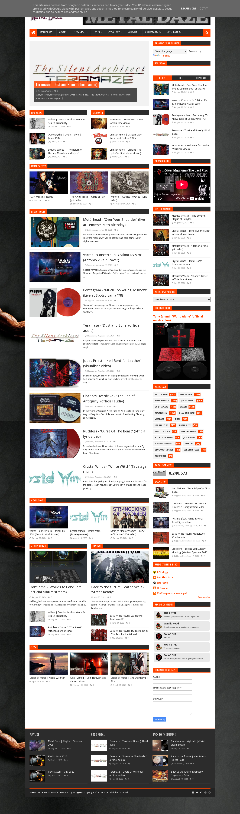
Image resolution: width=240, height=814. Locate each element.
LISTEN (96, 32)
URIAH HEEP (185, 425)
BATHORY (188, 444)
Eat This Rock (165, 577)
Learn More (188, 8)
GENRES (62, 32)
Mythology (114, 32)
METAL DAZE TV (174, 32)
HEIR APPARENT (188, 431)
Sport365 (162, 582)
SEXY (33, 647)
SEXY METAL (80, 32)
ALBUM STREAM (38, 546)
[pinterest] (205, 792)
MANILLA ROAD (162, 431)
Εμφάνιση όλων (204, 597)
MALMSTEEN (161, 413)
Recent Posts (38, 211)
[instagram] (209, 792)
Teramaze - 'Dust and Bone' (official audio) (66, 84)
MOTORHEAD (161, 394)
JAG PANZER (189, 437)
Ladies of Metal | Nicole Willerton (47, 677)
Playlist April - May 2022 (61, 771)
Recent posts (47, 32)
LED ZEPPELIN (161, 425)
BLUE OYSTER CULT (164, 450)
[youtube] (201, 792)
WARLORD (159, 419)
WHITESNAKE (161, 407)
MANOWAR (132, 32)
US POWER (98, 112)
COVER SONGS (38, 500)
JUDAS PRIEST (188, 401)
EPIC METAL (36, 112)
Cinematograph (153, 32)
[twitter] (197, 792)
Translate (165, 55)
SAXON (183, 407)
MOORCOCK (160, 456)
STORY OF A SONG (164, 437)
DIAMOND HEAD (187, 413)
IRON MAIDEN (162, 401)
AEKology (162, 572)
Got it (204, 8)
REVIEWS (97, 546)
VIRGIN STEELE (191, 450)
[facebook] (192, 792)
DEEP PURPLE (186, 394)
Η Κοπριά (162, 588)
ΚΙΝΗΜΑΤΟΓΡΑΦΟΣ (164, 444)
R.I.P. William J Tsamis (41, 196)
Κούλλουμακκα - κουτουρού (172, 593)
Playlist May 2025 (57, 756)
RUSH (177, 419)
